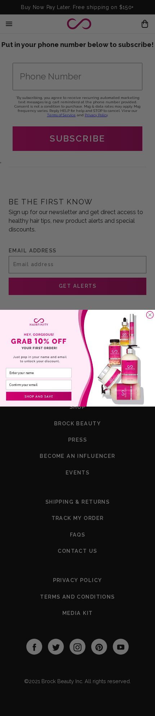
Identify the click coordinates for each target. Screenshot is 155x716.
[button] (39, 396)
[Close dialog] (149, 314)
